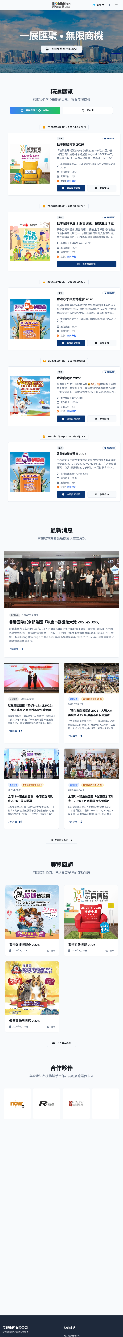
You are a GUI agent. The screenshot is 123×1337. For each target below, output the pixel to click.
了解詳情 (13, 649)
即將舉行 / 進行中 (37, 110)
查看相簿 (34, 912)
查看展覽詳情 (73, 188)
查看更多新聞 (61, 840)
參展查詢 (104, 188)
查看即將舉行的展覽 (64, 49)
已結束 (90, 110)
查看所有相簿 (64, 1043)
